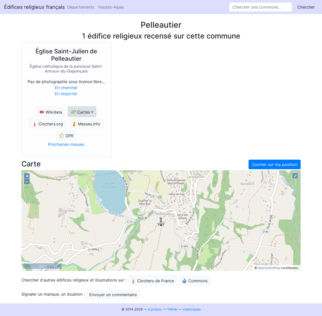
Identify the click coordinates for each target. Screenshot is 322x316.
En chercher (66, 87)
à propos (155, 309)
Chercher (306, 7)
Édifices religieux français (34, 7)
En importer (66, 93)
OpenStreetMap (269, 268)
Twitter (172, 309)
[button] (82, 111)
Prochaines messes (66, 144)
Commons (198, 280)
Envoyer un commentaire (113, 294)
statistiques (192, 309)
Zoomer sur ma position (274, 164)
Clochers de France (155, 280)
